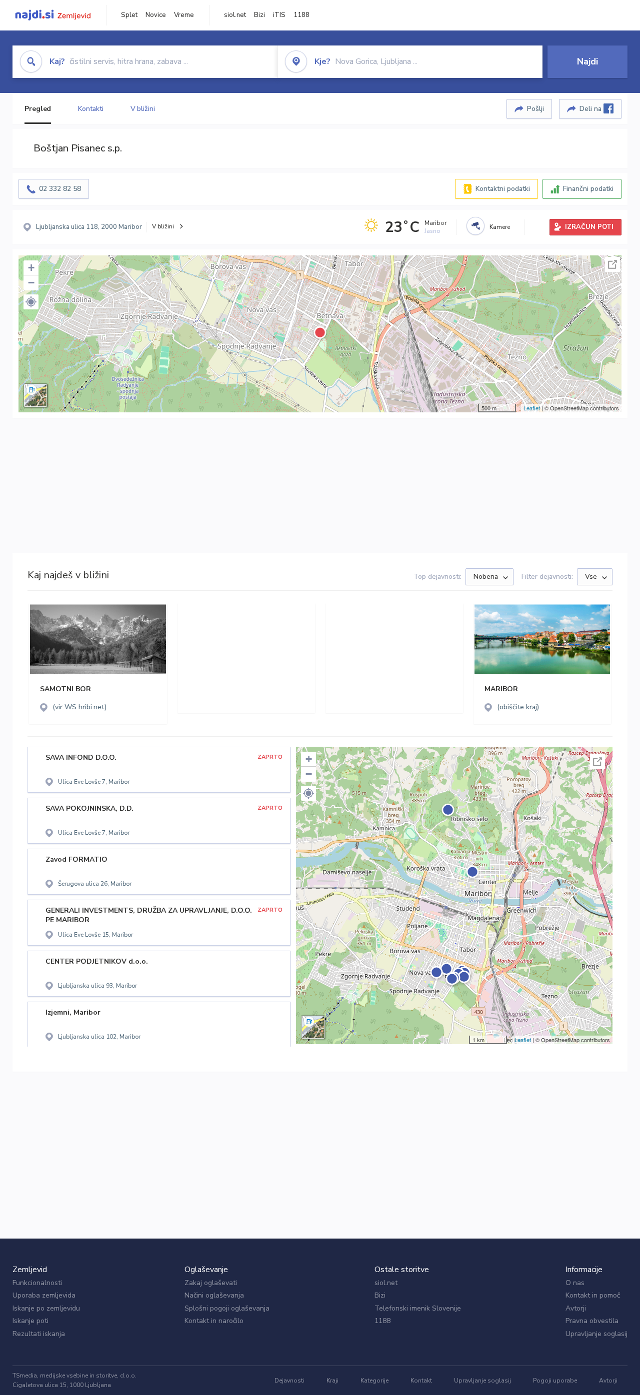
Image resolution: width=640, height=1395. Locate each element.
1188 (302, 14)
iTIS (279, 14)
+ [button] (31, 267)
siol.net (235, 14)
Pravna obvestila (592, 1321)
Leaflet (532, 408)
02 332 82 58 (60, 188)
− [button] (31, 282)
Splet (129, 14)
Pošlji (535, 108)
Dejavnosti (289, 1381)
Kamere (500, 227)
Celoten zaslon (612, 264)
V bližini (142, 108)
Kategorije (374, 1381)
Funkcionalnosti (37, 1283)
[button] (31, 301)
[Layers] (35, 395)
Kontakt (421, 1381)
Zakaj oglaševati (210, 1283)
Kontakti (90, 108)
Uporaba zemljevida (44, 1295)
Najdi (587, 61)
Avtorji (576, 1308)
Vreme (184, 14)
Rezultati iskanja (38, 1334)
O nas (575, 1283)
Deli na (592, 108)
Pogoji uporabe (555, 1381)
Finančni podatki (588, 188)
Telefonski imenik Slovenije (417, 1308)
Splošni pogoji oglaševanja (227, 1308)
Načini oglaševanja (214, 1295)
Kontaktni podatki (503, 188)
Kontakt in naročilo (214, 1321)
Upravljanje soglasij (597, 1334)
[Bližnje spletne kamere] (475, 226)
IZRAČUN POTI (589, 226)
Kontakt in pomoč (593, 1295)
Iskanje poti (30, 1321)
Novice (156, 14)
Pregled (37, 108)
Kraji (332, 1381)
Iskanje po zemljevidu (46, 1308)
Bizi (259, 14)
